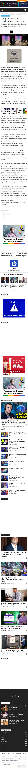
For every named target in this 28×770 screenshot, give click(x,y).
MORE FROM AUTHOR (19, 274)
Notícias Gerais (4, 741)
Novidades (6, 13)
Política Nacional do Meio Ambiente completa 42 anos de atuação (21, 254)
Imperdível (7, 755)
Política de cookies (6, 764)
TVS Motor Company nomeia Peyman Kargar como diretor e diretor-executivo (5, 285)
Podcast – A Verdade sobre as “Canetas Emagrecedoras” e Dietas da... (18, 434)
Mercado (2, 739)
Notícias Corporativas (13, 13)
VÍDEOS (3, 753)
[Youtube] (18, 696)
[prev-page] (13, 290)
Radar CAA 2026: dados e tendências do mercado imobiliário (22, 285)
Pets (12, 755)
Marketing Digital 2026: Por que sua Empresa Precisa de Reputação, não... (13, 422)
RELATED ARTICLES (8, 274)
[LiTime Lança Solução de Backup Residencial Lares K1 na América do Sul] (14, 642)
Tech (2, 743)
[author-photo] (14, 263)
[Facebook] (9, 696)
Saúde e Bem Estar (6, 756)
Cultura (21, 755)
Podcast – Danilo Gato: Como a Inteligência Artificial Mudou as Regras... (17, 441)
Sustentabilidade (15, 756)
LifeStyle (8, 753)
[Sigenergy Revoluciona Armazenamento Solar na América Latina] (14, 280)
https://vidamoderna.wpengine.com (14, 270)
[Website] (15, 696)
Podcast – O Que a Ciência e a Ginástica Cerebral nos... (16, 469)
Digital (2, 746)
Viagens (24, 753)
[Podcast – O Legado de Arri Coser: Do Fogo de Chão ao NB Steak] (4, 492)
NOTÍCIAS (3, 737)
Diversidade (22, 756)
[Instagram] (12, 696)
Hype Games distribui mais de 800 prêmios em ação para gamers (12, 627)
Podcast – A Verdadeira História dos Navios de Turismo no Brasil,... (18, 462)
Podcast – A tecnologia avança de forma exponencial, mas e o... (17, 455)
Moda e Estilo (18, 753)
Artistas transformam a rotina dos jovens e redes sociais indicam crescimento (7, 254)
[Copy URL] (14, 32)
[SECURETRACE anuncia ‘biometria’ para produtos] (4, 708)
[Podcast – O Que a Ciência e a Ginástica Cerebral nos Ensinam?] (4, 470)
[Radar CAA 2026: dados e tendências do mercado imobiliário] (23, 280)
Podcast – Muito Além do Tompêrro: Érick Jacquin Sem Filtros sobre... (16, 477)
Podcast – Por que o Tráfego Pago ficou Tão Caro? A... (18, 448)
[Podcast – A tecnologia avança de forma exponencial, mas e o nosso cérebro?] (4, 456)
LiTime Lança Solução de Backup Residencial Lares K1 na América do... (13, 651)
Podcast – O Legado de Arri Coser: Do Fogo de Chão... (18, 491)
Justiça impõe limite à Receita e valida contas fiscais (17, 720)
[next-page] (15, 290)
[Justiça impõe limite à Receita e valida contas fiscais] (4, 722)
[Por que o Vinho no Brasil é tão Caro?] (4, 485)
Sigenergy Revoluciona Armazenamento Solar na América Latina (13, 285)
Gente (13, 753)
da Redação (4, 26)
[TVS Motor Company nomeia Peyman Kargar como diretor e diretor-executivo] (5, 280)
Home (2, 13)
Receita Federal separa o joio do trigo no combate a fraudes (17, 713)
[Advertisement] (14, 340)
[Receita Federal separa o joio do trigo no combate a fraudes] (4, 715)
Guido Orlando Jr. (4, 424)
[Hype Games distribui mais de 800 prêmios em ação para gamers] (14, 618)
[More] (20, 32)
